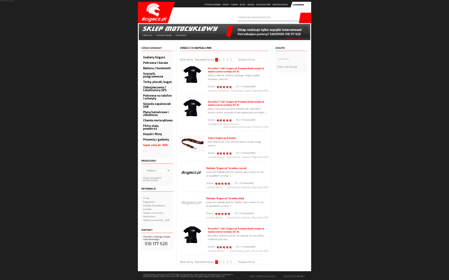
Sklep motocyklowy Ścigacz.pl (177, 29)
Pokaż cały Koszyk (287, 66)
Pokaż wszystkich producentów (152, 179)
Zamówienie (181, 35)
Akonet (301, 276)
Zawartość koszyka (164, 35)
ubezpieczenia (280, 5)
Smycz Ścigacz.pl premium (222, 138)
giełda (250, 5)
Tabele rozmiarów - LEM (156, 220)
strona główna (212, 5)
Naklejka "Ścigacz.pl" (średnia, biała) (225, 198)
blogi (242, 5)
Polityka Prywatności (154, 205)
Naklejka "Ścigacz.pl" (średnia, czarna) (226, 168)
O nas (146, 198)
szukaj (306, 18)
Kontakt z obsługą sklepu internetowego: (156, 238)
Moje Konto (147, 35)
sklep (226, 5)
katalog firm (263, 5)
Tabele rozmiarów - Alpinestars (153, 214)
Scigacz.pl (153, 12)
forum (234, 5)
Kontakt (147, 209)
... (235, 59)
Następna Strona (246, 59)
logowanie (298, 5)
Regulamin (149, 201)
